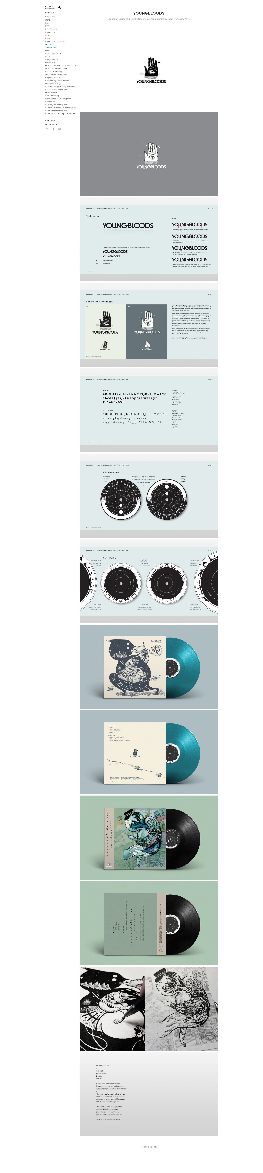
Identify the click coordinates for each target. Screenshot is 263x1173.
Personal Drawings (53, 83)
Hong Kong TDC (52, 59)
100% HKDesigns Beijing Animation (60, 86)
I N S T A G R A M (51, 124)
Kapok (47, 50)
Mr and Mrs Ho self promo (56, 68)
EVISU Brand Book (53, 53)
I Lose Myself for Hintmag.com (58, 98)
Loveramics (50, 32)
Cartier (48, 38)
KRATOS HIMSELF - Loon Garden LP (60, 65)
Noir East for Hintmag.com (56, 110)
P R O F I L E (49, 13)
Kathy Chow (50, 62)
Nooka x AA (50, 101)
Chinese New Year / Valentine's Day (60, 107)
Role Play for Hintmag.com (56, 104)
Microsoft (49, 44)
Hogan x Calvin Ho (53, 77)
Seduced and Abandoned (56, 74)
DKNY (47, 35)
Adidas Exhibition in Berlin (56, 89)
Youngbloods (50, 47)
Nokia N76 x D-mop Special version (60, 113)
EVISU (47, 26)
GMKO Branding (52, 95)
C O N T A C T (50, 121)
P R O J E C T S (50, 17)
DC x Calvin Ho (51, 29)
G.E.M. (47, 56)
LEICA (47, 20)
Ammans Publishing (53, 71)
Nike (47, 23)
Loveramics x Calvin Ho (55, 41)
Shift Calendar (51, 92)
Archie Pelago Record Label (57, 80)
